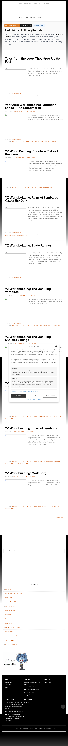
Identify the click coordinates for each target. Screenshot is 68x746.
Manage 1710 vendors (17, 391)
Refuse (34, 395)
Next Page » (59, 517)
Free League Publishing (31, 95)
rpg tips (40, 461)
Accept (18, 395)
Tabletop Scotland (11, 636)
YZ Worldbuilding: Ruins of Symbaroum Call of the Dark (33, 199)
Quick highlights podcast (31, 689)
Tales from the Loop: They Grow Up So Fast (32, 60)
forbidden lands (29, 141)
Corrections (8, 685)
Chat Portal (8, 598)
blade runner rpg (38, 279)
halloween (28, 325)
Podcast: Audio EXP (11, 644)
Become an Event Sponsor (13, 593)
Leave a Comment (32, 65)
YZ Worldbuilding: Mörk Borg (25, 473)
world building (53, 95)
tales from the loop (43, 95)
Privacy (7, 687)
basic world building (18, 95)
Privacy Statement (37, 399)
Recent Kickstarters (30, 692)
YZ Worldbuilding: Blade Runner (28, 245)
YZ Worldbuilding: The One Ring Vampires (28, 290)
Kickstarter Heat (10, 610)
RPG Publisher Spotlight (12, 627)
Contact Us (8, 682)
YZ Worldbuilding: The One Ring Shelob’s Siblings (28, 338)
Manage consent (63, 707)
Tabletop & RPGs (16, 93)
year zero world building (19, 235)
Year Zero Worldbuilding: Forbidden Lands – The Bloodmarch (30, 106)
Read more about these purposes (30, 391)
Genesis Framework (39, 728)
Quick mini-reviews (30, 687)
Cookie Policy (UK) (11, 602)
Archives (8, 589)
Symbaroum (57, 461)
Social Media (9, 631)
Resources (8, 623)
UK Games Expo (10, 640)
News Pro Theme (27, 728)
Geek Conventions (10, 606)
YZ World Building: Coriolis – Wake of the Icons (31, 152)
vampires (41, 325)
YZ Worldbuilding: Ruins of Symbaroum (33, 428)
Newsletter (8, 614)
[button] (56, 346)
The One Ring (35, 325)
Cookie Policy (29, 399)
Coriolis (27, 187)
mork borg (41, 506)
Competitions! (28, 695)
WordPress (49, 728)
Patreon (7, 619)
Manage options (50, 395)
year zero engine (49, 325)
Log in (54, 728)
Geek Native (34, 10)
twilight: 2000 (41, 416)
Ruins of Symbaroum (43, 234)
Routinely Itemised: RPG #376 (14, 711)
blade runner (28, 279)
